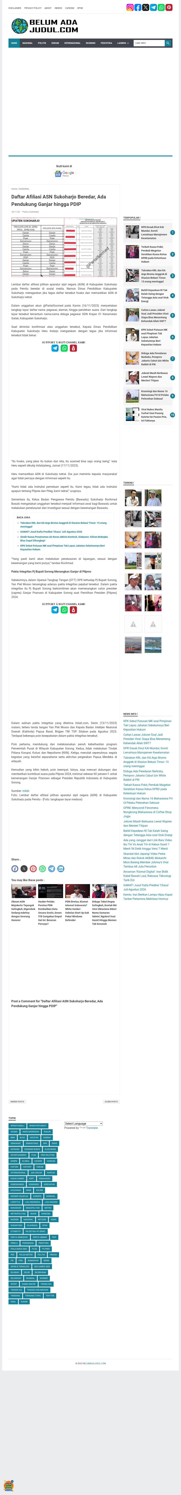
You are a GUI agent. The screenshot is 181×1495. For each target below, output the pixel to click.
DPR (45, 1143)
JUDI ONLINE (36, 1173)
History (27, 1167)
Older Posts (111, 1102)
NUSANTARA (16, 1225)
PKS (12, 1255)
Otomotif (16, 1231)
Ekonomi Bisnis (32, 1149)
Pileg (34, 1249)
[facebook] (130, 8)
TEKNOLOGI (46, 1284)
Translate (92, 1128)
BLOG (22, 1137)
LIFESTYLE (15, 1202)
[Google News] (64, 173)
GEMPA (14, 1161)
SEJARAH (15, 1272)
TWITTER (50, 1296)
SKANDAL (30, 1278)
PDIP (54, 1237)
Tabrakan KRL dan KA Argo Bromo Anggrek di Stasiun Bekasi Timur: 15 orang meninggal (146, 762)
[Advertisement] (90, 72)
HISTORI (14, 1167)
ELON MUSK (50, 1149)
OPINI (80, 8)
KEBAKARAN (44, 1178)
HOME (14, 43)
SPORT (14, 1284)
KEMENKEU (34, 1184)
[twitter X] (146, 8)
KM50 (28, 1190)
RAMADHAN (33, 1260)
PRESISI (53, 1255)
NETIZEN (42, 1219)
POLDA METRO (26, 1255)
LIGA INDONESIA (32, 1202)
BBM (13, 1137)
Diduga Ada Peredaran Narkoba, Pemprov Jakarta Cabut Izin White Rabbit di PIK (144, 775)
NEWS (53, 1219)
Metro (48, 1208)
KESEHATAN (49, 1184)
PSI (12, 1260)
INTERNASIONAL (72, 43)
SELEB (27, 1272)
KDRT (31, 1178)
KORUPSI (37, 1196)
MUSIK (33, 1214)
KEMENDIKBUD (17, 1184)
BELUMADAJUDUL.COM (94, 1363)
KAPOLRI (51, 1173)
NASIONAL (27, 43)
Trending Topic (33, 1296)
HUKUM (55, 43)
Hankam (51, 1161)
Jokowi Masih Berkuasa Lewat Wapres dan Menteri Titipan (154, 377)
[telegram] (153, 8)
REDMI (46, 1260)
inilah (25, 791)
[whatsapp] (161, 8)
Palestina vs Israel (36, 1231)
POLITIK (42, 43)
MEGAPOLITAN (33, 1208)
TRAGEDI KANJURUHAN (37, 1290)
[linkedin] (60, 868)
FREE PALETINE (47, 1155)
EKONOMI (90, 43)
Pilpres (46, 1249)
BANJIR (47, 1132)
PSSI (21, 1260)
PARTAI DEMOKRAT (19, 1237)
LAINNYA (121, 43)
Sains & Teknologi (20, 1266)
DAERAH (47, 1137)
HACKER (38, 1161)
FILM (33, 1155)
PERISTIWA (106, 43)
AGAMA (14, 1132)
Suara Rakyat (29, 1284)
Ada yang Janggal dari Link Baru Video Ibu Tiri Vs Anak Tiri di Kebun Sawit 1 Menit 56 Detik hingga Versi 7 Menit (147, 844)
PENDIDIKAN (28, 1243)
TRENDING (15, 1296)
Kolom (39, 1190)
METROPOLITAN (18, 1214)
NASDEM (15, 1219)
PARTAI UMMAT (40, 1237)
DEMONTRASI (32, 1143)
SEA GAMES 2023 (42, 1266)
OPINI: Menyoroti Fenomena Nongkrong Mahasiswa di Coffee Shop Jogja (147, 812)
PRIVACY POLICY (32, 8)
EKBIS (54, 1143)
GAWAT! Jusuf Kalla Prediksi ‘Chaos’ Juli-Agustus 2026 (51, 531)
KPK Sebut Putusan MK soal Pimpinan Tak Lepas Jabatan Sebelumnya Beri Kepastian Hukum (154, 337)
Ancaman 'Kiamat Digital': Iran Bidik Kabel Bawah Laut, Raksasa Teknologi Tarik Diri (147, 876)
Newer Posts (17, 1102)
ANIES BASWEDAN (30, 1132)
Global (26, 1161)
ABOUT (48, 8)
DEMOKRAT (16, 1143)
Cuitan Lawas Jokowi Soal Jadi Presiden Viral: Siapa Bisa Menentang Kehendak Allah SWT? (146, 739)
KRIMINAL (50, 1196)
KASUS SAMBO (17, 1178)
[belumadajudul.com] (45, 26)
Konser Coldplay (19, 1196)
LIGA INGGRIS (51, 1202)
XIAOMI (24, 1302)
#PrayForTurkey (37, 1126)
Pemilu (14, 1243)
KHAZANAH (16, 1190)
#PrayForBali (17, 1126)
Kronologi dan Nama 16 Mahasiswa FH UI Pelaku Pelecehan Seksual (155, 395)
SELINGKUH (16, 1278)
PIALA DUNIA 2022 (19, 1249)
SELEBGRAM (40, 1272)
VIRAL (13, 1302)
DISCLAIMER (14, 8)
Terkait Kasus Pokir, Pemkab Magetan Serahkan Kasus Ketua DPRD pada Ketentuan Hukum (154, 254)
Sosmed (44, 1278)
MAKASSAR (16, 1208)
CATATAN (69, 8)
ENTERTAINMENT (19, 1155)
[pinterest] (169, 8)
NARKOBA (45, 1214)
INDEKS (58, 8)
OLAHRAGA (32, 1225)
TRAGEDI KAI (16, 1290)
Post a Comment (30, 212)
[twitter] (24, 868)
